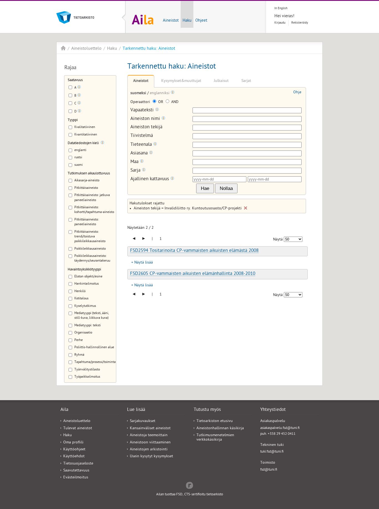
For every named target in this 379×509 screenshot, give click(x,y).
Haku (187, 20)
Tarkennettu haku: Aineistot (149, 48)
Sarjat (246, 81)
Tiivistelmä (141, 136)
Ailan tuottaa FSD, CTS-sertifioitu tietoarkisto (189, 495)
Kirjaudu (279, 22)
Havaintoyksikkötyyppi (84, 270)
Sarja (136, 170)
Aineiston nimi (145, 119)
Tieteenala (141, 144)
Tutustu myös (207, 410)
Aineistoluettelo (86, 48)
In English (280, 8)
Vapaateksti (142, 110)
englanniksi (160, 93)
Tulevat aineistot (77, 428)
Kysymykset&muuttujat (181, 81)
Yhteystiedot (273, 410)
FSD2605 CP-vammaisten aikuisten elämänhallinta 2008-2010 (192, 274)
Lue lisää (136, 410)
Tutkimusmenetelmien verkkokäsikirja (215, 437)
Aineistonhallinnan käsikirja (220, 428)
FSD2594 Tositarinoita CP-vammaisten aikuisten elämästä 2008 (194, 251)
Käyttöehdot (74, 456)
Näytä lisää (143, 262)
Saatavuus (75, 80)
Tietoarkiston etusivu (214, 421)
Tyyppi (73, 120)
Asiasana (139, 153)
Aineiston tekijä (146, 127)
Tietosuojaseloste (78, 464)
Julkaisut (221, 81)
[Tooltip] (79, 88)
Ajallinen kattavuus (150, 179)
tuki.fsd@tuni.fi (272, 452)
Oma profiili (73, 442)
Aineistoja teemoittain (149, 435)
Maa (135, 162)
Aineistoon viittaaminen (150, 442)
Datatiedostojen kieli (83, 143)
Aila (63, 48)
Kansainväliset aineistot (150, 428)
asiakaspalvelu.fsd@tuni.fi (280, 428)
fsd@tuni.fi (268, 470)
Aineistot (171, 20)
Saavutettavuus (76, 470)
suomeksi (138, 93)
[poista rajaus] (245, 208)
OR (160, 102)
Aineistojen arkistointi (149, 449)
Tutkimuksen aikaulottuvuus (89, 174)
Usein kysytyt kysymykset (151, 456)
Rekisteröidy (299, 22)
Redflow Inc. (189, 485)
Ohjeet (201, 20)
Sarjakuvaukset (142, 421)
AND (174, 102)
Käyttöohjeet (74, 449)
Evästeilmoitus (75, 477)
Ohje (297, 92)
